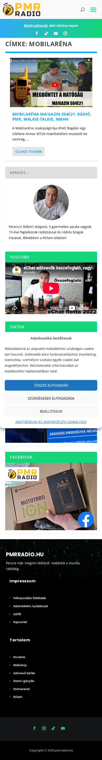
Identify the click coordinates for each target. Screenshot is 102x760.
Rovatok (19, 657)
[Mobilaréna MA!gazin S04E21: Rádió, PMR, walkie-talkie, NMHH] (51, 82)
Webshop (20, 665)
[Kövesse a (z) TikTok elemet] (46, 33)
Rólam (48, 237)
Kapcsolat (20, 622)
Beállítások (51, 411)
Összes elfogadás (51, 385)
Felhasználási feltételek (29, 598)
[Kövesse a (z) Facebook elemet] (37, 33)
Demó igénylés (23, 681)
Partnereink (21, 689)
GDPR (17, 614)
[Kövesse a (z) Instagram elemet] (65, 33)
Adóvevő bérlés (24, 673)
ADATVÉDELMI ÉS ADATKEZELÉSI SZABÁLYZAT (51, 421)
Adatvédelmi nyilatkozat (30, 606)
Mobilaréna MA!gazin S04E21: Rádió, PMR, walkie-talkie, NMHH (52, 117)
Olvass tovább (28, 151)
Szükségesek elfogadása (51, 398)
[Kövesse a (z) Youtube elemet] (56, 33)
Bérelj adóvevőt (36, 25)
